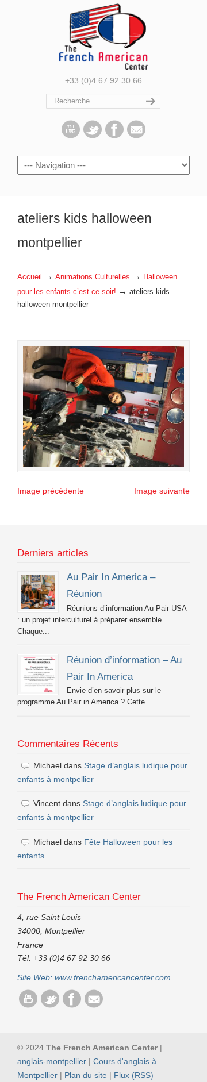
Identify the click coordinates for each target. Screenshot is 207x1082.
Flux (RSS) (134, 1075)
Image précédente (50, 490)
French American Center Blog (103, 36)
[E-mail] (136, 135)
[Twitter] (92, 135)
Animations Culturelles (92, 277)
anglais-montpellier (51, 1061)
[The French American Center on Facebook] (114, 135)
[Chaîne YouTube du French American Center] (71, 135)
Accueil (29, 277)
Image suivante (162, 490)
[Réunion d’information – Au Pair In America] (38, 674)
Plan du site (85, 1075)
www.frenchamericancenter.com (113, 977)
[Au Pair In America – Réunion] (38, 592)
